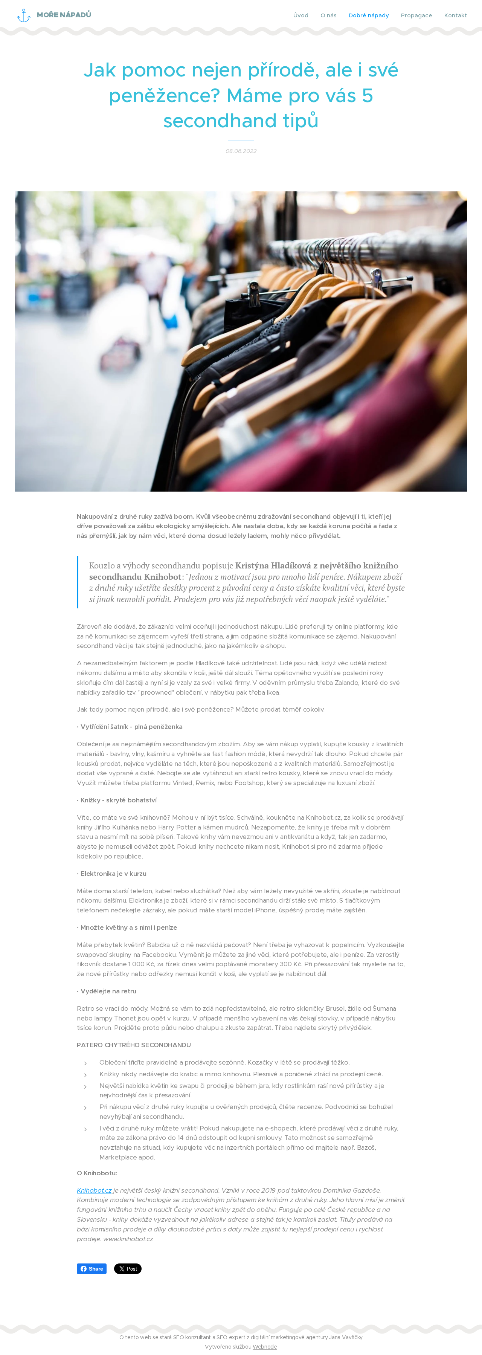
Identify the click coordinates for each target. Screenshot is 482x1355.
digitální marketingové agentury (289, 1337)
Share (96, 1269)
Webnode (265, 1346)
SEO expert (231, 1337)
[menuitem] (302, 15)
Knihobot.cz (94, 1190)
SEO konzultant (192, 1337)
